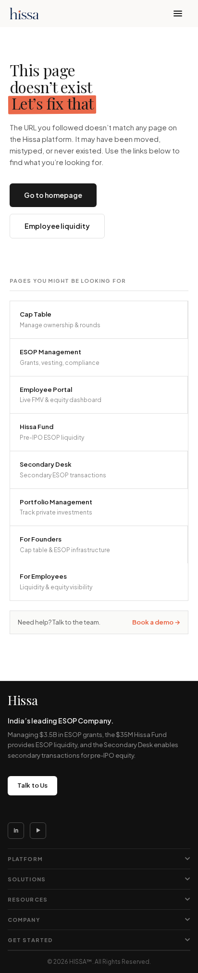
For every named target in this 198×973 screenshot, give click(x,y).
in (15, 830)
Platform (25, 859)
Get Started (30, 940)
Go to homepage (53, 195)
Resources (28, 899)
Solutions (27, 879)
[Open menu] (177, 13)
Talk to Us (32, 785)
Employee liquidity (57, 226)
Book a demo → (156, 622)
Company (24, 920)
